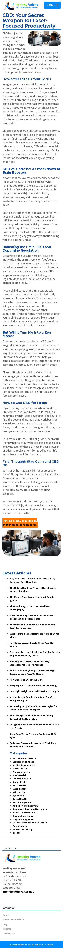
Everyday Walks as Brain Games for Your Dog (33, 685)
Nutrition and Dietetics (25, 758)
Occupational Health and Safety (30, 822)
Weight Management (24, 819)
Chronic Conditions (23, 815)
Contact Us (8, 933)
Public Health (20, 826)
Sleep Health (19, 788)
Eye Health (18, 795)
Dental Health (20, 798)
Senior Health (20, 782)
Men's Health (19, 775)
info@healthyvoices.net (18, 891)
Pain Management (22, 802)
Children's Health (22, 778)
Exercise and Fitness (23, 761)
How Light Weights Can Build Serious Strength (34, 691)
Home (5, 915)
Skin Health (19, 792)
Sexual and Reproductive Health (30, 809)
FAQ (4, 924)
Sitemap (7, 928)
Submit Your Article (13, 919)
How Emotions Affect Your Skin (26, 679)
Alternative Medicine (24, 812)
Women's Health (21, 771)
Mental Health (20, 768)
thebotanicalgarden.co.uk (19, 524)
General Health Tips (23, 829)
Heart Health (19, 785)
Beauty (16, 832)
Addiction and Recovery (25, 805)
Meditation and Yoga (24, 765)
